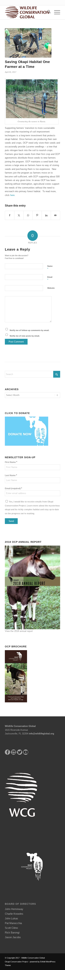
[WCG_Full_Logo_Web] (27, 12)
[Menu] (55, 12)
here (12, 195)
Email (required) (13, 488)
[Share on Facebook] (9, 215)
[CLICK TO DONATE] (27, 431)
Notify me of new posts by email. (25, 336)
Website (51, 288)
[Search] (47, 12)
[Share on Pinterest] (37, 215)
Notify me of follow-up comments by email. (29, 330)
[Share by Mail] (55, 215)
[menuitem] (47, 12)
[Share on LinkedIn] (46, 215)
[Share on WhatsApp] (28, 215)
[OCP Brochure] (17, 675)
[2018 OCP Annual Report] (32, 587)
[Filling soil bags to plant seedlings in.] (28, 43)
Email (49, 278)
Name (50, 267)
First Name (11, 462)
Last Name (11, 475)
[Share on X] (18, 215)
